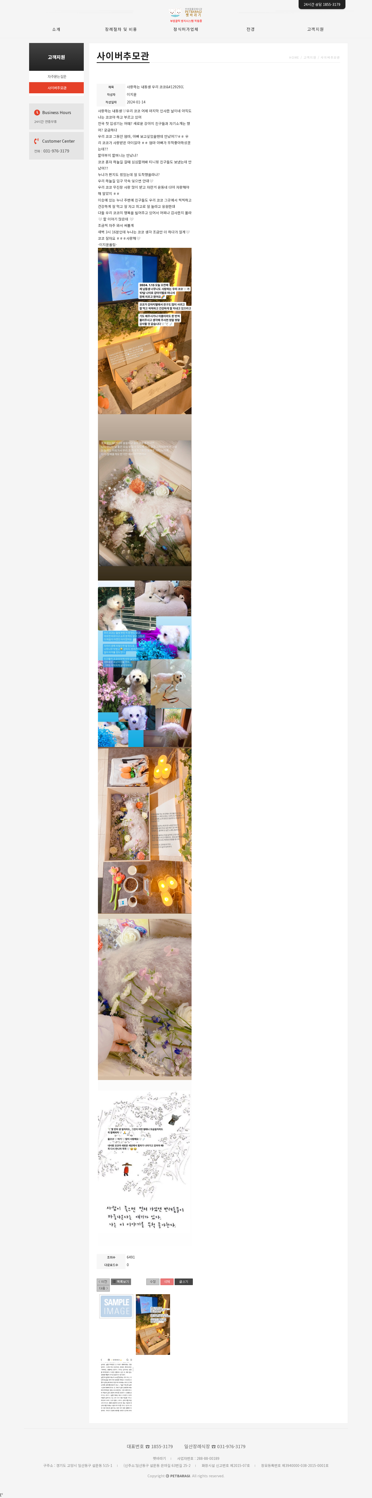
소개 (56, 29)
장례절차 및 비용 (121, 29)
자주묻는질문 (57, 76)
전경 (250, 29)
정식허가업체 (186, 29)
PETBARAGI (180, 1475)
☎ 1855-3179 (159, 1446)
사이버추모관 (57, 87)
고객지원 (315, 29)
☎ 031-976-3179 (228, 1446)
